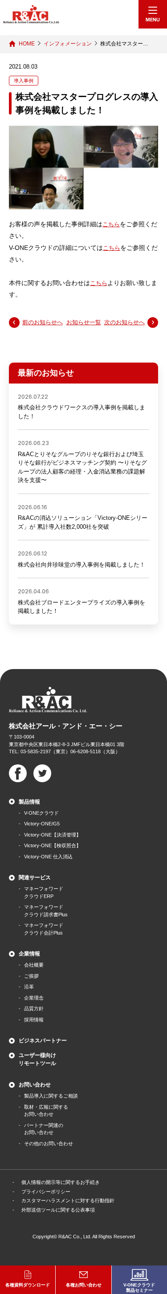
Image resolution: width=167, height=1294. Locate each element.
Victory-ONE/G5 (42, 823)
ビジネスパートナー (43, 1040)
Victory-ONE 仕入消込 (48, 856)
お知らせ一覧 (83, 322)
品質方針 (34, 1008)
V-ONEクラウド (41, 813)
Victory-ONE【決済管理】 (52, 834)
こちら (111, 224)
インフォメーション (68, 44)
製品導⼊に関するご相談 (51, 1095)
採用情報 (34, 1019)
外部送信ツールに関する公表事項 (58, 1209)
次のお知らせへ (124, 322)
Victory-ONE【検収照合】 (52, 845)
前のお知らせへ (42, 322)
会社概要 (34, 964)
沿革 (29, 986)
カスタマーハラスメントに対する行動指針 (67, 1200)
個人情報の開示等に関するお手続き (60, 1182)
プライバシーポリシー (45, 1191)
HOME (27, 44)
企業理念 (34, 997)
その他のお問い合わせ (48, 1143)
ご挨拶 (31, 976)
